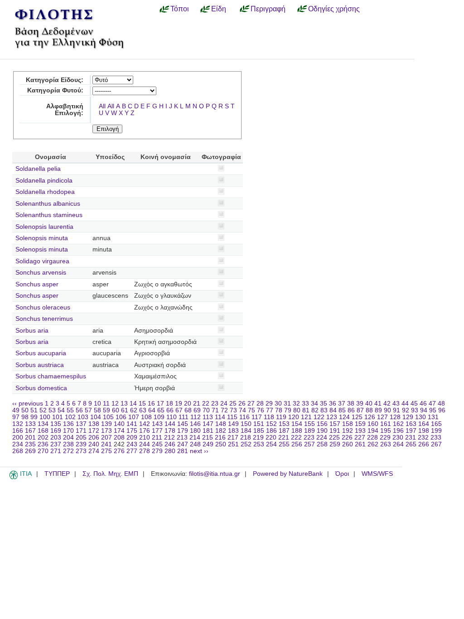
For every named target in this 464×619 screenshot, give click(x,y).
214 (194, 437)
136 (68, 424)
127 (382, 417)
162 (398, 424)
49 (15, 410)
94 (423, 410)
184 (246, 430)
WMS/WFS (377, 473)
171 (81, 430)
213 (182, 437)
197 (411, 430)
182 (220, 430)
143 (157, 424)
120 (293, 417)
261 (360, 444)
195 (385, 430)
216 (220, 437)
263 (385, 444)
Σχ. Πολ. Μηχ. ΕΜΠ (110, 473)
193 (360, 430)
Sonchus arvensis (40, 272)
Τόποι (179, 9)
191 (334, 430)
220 (271, 437)
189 (309, 430)
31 (287, 403)
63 (142, 410)
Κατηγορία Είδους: (54, 80)
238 (68, 444)
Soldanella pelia (38, 168)
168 (43, 430)
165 (436, 424)
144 (169, 424)
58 (97, 410)
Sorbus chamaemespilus (50, 376)
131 (433, 417)
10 (97, 403)
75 (251, 410)
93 (414, 410)
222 (296, 437)
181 (208, 430)
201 (30, 437)
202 (43, 437)
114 (220, 417)
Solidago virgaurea (42, 261)
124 (344, 417)
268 (17, 451)
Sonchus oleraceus (42, 307)
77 (269, 410)
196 (398, 430)
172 (93, 430)
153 (284, 424)
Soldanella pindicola (43, 180)
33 (305, 403)
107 (133, 417)
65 (160, 410)
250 (220, 444)
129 (407, 417)
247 (182, 444)
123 (331, 417)
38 (350, 403)
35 (323, 403)
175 (131, 430)
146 (195, 424)
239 (81, 444)
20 (187, 403)
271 (55, 451)
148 (220, 424)
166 (17, 430)
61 (124, 410)
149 (233, 424)
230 (397, 437)
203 (55, 437)
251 (233, 444)
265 (411, 444)
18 (169, 403)
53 (52, 410)
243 (131, 444)
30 (278, 403)
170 (68, 430)
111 (183, 417)
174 (119, 430)
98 (25, 417)
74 (242, 410)
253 (258, 444)
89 (378, 410)
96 (441, 410)
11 (106, 403)
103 (82, 417)
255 (284, 444)
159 (360, 424)
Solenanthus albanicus (47, 203)
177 (157, 430)
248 (195, 444)
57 (88, 410)
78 (278, 410)
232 (423, 437)
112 (195, 417)
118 (269, 417)
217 (232, 437)
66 (170, 410)
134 (43, 424)
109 (159, 417)
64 (151, 410)
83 (324, 410)
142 (144, 424)
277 (131, 451)
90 (387, 410)
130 (420, 417)
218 (245, 437)
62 (133, 410)
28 (260, 403)
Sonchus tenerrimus (44, 318)
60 (115, 410)
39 (359, 403)
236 (43, 444)
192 (347, 430)
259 (334, 444)
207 (106, 437)
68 (188, 410)
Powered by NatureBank (288, 473)
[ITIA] (13, 477)
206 (93, 437)
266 (423, 444)
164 (423, 424)
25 (233, 403)
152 (271, 424)
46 (423, 403)
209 (131, 437)
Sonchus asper (36, 284)
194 (372, 430)
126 (369, 417)
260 (347, 444)
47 (432, 403)
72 (224, 410)
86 (351, 410)
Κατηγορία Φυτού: (55, 90)
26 (242, 403)
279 (157, 451)
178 (169, 430)
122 (319, 417)
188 (296, 430)
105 (108, 417)
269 (30, 451)
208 (119, 437)
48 (441, 403)
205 (81, 437)
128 (395, 417)
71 (215, 410)
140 (119, 424)
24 (223, 403)
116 (244, 417)
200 (17, 437)
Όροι (342, 473)
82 (315, 410)
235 (30, 444)
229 (385, 437)
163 (411, 424)
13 (124, 403)
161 (385, 424)
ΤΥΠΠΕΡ (57, 473)
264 (398, 444)
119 (281, 417)
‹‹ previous (27, 403)
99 (34, 417)
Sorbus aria (31, 330)
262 (372, 444)
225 (334, 437)
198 (423, 430)
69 (197, 410)
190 (322, 430)
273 (81, 451)
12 (115, 403)
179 (182, 430)
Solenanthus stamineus (48, 215)
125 (357, 417)
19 (178, 403)
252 (246, 444)
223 (309, 437)
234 (17, 444)
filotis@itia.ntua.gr (214, 473)
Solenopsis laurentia (44, 226)
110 (171, 417)
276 (119, 451)
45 (414, 403)
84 (333, 410)
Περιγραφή (268, 9)
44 (405, 403)
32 (296, 403)
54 (61, 410)
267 (436, 444)
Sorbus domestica (41, 388)
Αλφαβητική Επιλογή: (64, 109)
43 (396, 403)
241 (106, 444)
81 (305, 410)
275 (106, 451)
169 (55, 430)
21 (196, 403)
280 (169, 451)
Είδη (218, 9)
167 (30, 430)
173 (106, 430)
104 (95, 417)
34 (314, 403)
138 (93, 424)
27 (251, 403)
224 (321, 437)
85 (342, 410)
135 (55, 424)
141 (131, 424)
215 (207, 437)
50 (25, 410)
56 (79, 410)
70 (206, 410)
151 (258, 424)
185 (258, 430)
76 (260, 410)
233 (435, 437)
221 (283, 437)
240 (93, 444)
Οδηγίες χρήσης (334, 9)
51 (34, 410)
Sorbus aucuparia (40, 353)
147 (208, 424)
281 (182, 451)
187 (284, 430)
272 (68, 451)
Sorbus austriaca (39, 365)
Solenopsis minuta (41, 238)
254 (271, 444)
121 (306, 417)
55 (70, 410)
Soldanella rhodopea (45, 192)
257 (309, 444)
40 (368, 403)
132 (17, 424)
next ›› (199, 451)
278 (144, 451)
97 (15, 417)
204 (68, 437)
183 (233, 430)
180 (195, 430)
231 (410, 437)
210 (144, 437)
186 (271, 430)
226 (347, 437)
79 (287, 410)
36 (332, 403)
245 (157, 444)
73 (233, 410)
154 (296, 424)
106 (121, 417)
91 (396, 410)
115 (232, 417)
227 (359, 437)
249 (208, 444)
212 (169, 437)
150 (246, 424)
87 (360, 410)
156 (322, 424)
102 (70, 417)
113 (208, 417)
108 (146, 417)
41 (378, 403)
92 (405, 410)
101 (57, 417)
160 (372, 424)
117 (256, 417)
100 (44, 417)
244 (144, 444)
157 (334, 424)
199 (436, 430)
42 (387, 403)
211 (157, 437)
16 (151, 403)
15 (142, 403)
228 (372, 437)
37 (341, 403)
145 (182, 424)
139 (106, 424)
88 (369, 410)
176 (144, 430)
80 (296, 410)
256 (296, 444)
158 (347, 424)
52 (43, 410)
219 (258, 437)
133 (30, 424)
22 (205, 403)
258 (322, 444)
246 (169, 444)
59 (106, 410)
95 (432, 410)
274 (93, 451)
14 (133, 403)
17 (160, 403)
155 (309, 424)
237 (55, 444)
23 (214, 403)
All (102, 106)
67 (179, 410)
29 (269, 403)
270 (43, 451)
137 (81, 424)
